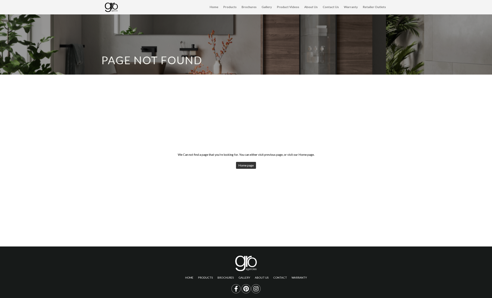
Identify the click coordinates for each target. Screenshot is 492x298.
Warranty (351, 7)
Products (230, 7)
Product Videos (288, 7)
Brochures (249, 7)
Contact (280, 277)
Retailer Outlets (374, 7)
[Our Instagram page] (256, 288)
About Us (311, 7)
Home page (246, 165)
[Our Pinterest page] (246, 288)
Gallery (267, 7)
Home (214, 7)
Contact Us (331, 7)
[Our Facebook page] (236, 288)
